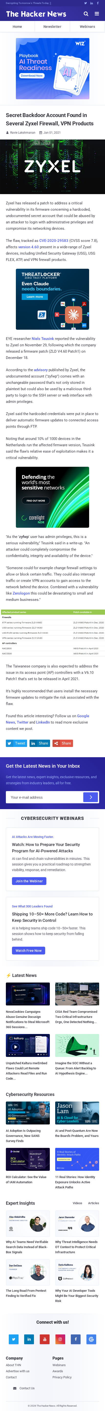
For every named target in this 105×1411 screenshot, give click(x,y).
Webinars (87, 27)
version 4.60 (28, 247)
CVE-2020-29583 (53, 240)
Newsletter (52, 27)
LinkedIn (43, 722)
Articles (93, 1203)
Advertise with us (18, 1371)
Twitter (22, 722)
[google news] (91, 1339)
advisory (41, 370)
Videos (77, 1203)
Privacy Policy (62, 1377)
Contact (11, 1377)
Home (17, 27)
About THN (13, 1365)
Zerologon (21, 593)
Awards (57, 1371)
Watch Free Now (29, 951)
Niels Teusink (43, 339)
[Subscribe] (90, 797)
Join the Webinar (29, 881)
